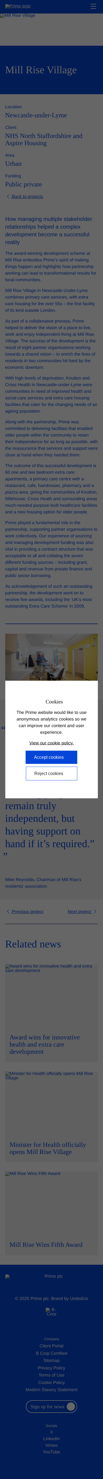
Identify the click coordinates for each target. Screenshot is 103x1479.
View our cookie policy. (51, 743)
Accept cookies (49, 757)
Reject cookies (48, 773)
